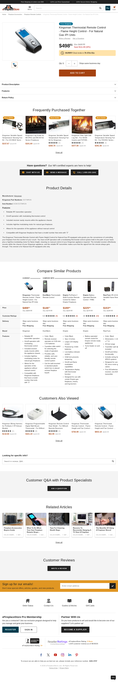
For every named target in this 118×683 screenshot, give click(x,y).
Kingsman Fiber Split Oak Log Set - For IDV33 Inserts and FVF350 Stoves (81, 137)
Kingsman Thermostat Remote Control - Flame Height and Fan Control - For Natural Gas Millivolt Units (81, 426)
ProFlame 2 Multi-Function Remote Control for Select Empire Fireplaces (71, 298)
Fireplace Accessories (15, 14)
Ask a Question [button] (78, 38)
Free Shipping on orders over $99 (32, 2)
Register (10, 630)
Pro (107, 8)
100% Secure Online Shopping (86, 2)
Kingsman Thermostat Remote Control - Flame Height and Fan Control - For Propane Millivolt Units (105, 426)
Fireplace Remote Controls (32, 14)
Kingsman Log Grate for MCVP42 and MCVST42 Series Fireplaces (34, 137)
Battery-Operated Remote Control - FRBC (89, 297)
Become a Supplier (75, 630)
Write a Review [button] (64, 38)
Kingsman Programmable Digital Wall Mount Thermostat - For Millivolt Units (35, 426)
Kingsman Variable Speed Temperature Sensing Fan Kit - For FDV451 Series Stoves (105, 137)
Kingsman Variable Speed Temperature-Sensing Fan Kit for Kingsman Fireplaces (59, 137)
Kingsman (18, 196)
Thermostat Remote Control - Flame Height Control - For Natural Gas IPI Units (31, 298)
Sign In (29, 630)
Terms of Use (53, 668)
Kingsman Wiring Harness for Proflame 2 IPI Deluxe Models (12, 426)
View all (59, 153)
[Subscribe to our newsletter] (112, 586)
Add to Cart (77, 73)
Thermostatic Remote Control (51, 296)
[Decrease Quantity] (69, 63)
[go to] (12, 125)
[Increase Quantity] (74, 63)
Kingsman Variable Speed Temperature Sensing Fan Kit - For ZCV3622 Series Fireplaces (12, 137)
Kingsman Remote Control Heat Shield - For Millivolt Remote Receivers (59, 426)
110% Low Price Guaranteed (60, 2)
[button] (56, 172)
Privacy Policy (64, 668)
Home (4, 14)
